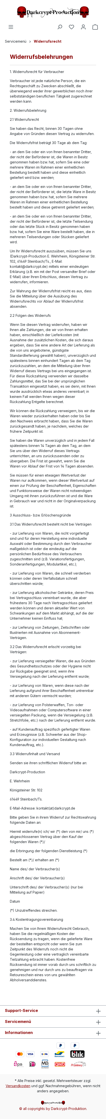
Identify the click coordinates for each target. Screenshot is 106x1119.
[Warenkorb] (95, 27)
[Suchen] (60, 27)
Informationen (19, 1032)
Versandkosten (18, 1086)
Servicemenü (18, 1021)
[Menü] (11, 27)
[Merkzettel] (71, 27)
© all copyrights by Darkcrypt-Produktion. (53, 1109)
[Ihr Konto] (83, 27)
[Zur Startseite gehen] (53, 12)
